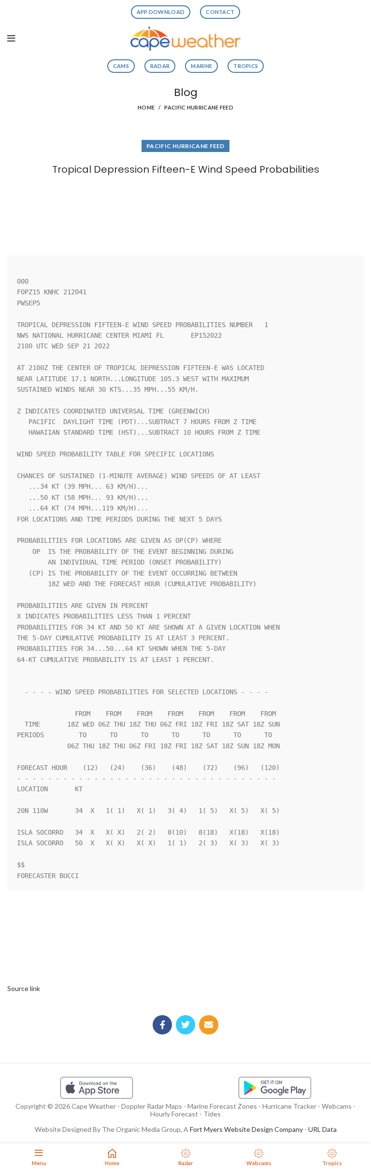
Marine (201, 66)
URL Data (322, 1129)
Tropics (245, 66)
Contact (220, 12)
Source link (23, 988)
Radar (160, 66)
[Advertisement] (185, 213)
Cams (121, 66)
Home (146, 107)
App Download (161, 12)
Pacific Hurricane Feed (198, 107)
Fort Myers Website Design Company (246, 1129)
